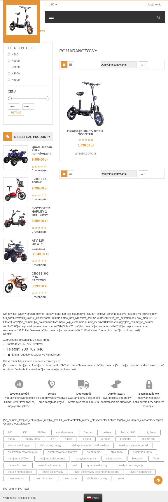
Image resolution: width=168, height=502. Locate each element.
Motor (156, 458)
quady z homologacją (130, 465)
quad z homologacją (20, 471)
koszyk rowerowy (85, 458)
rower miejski (16, 478)
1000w (42, 432)
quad (74, 465)
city (52, 438)
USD (51, 4)
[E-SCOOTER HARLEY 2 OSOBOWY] (16, 218)
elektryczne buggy (19, 445)
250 (25, 432)
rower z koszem (43, 478)
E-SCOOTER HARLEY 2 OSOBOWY (41, 211)
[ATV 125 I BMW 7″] (16, 251)
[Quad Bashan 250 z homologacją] (16, 157)
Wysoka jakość (19, 393)
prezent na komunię (49, 465)
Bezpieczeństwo (148, 393)
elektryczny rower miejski (23, 452)
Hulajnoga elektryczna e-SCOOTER (85, 132)
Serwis (51, 393)
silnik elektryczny (97, 478)
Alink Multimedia (26, 497)
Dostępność (83, 393)
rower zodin (70, 478)
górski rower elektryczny (62, 452)
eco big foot (148, 438)
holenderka (93, 452)
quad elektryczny (97, 465)
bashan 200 (128, 432)
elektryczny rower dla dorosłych (90, 445)
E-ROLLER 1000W (39, 180)
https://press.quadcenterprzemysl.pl (39, 361)
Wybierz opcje (85, 153)
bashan (106, 432)
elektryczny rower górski (133, 445)
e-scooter (125, 438)
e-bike (68, 438)
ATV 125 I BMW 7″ (39, 242)
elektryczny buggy (50, 445)
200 (10, 432)
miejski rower (114, 458)
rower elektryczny (52, 471)
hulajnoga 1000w (18, 458)
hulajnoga (117, 452)
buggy (11, 438)
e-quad (86, 438)
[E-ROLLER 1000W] (16, 189)
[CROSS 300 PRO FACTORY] (16, 283)
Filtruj (16, 112)
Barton (88, 432)
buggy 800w (33, 438)
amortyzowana (65, 432)
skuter (121, 478)
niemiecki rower (17, 465)
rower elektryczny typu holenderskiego (96, 471)
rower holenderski (140, 471)
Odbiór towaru (116, 393)
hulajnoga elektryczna (52, 458)
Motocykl (137, 458)
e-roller (105, 438)
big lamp (151, 432)
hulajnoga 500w (142, 452)
